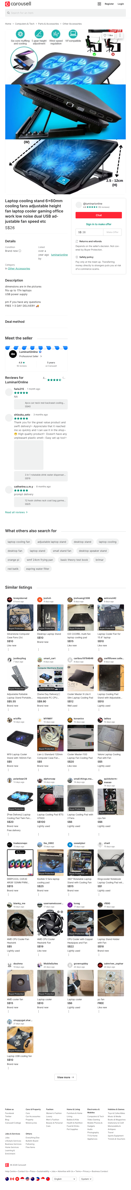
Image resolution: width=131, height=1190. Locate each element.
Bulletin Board (32, 1141)
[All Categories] (99, 4)
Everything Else (32, 1137)
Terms (78, 1171)
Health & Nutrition (75, 1123)
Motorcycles (31, 1123)
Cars (28, 1113)
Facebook (9, 1113)
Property (29, 1119)
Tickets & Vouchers (116, 1139)
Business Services (13, 1144)
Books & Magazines (117, 1119)
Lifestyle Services (13, 1141)
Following (30, 1144)
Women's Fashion (54, 1113)
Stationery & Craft (116, 1123)
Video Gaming (93, 1119)
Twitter (8, 1116)
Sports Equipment (115, 1135)
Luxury (49, 1116)
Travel (110, 1132)
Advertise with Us (65, 1171)
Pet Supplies (72, 1129)
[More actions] (120, 35)
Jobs (7, 1137)
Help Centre (10, 1171)
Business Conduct (100, 1171)
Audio (89, 1129)
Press (32, 1171)
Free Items (30, 1147)
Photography (93, 1132)
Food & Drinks (73, 1126)
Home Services (12, 1147)
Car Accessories (33, 1116)
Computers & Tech (95, 1116)
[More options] (8, 649)
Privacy (86, 1171)
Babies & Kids (73, 1119)
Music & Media (114, 1116)
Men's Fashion (52, 1119)
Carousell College (13, 1123)
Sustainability (43, 1171)
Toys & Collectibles (116, 1113)
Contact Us (23, 1171)
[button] (41, 356)
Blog (7, 1119)
